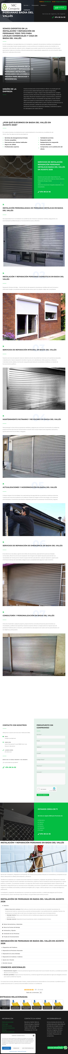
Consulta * (39, 772)
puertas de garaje (55, 183)
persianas (43, 183)
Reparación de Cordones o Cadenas (13, 956)
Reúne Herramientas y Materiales (13, 924)
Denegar (16, 1048)
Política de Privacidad (22, 1051)
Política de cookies (13, 1051)
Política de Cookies (7, 1026)
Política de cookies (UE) (8, 1032)
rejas (62, 183)
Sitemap (4, 1030)
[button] (33, 1035)
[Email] (3, 736)
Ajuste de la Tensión (8, 960)
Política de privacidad (7, 1022)
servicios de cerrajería (57, 181)
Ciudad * (39, 753)
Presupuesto (35, 5)
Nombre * (39, 734)
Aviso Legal (5, 1024)
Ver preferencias (28, 1048)
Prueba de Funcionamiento (11, 936)
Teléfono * (39, 747)
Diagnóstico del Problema (10, 947)
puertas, (48, 183)
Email (6, 736)
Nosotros (43, 5)
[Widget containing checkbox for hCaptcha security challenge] (47, 789)
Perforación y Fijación (10, 930)
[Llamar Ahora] (3, 750)
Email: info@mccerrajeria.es (31, 1026)
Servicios (26, 5)
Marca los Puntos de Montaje (12, 927)
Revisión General (7, 963)
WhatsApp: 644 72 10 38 (30, 1030)
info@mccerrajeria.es (61, 1)
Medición (6, 905)
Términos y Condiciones (8, 1028)
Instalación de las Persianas (11, 933)
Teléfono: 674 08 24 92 (30, 1028)
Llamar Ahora (9, 750)
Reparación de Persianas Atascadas (13, 950)
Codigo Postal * (41, 759)
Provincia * (39, 765)
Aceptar (6, 1048)
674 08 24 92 (47, 1)
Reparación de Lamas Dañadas (11, 953)
